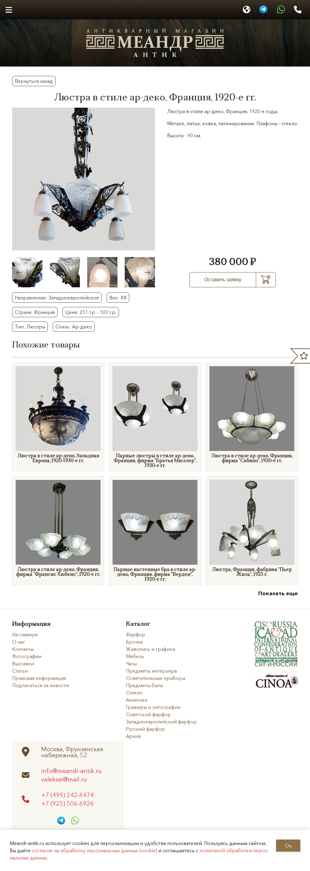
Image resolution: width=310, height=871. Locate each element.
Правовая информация (39, 678)
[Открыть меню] (8, 10)
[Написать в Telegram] (263, 9)
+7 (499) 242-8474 (67, 795)
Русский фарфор (145, 728)
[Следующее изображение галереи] (147, 272)
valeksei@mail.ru (64, 779)
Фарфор (135, 634)
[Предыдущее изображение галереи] (19, 272)
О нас (18, 641)
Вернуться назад (34, 81)
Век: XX (118, 297)
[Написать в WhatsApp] (281, 9)
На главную (25, 634)
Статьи (20, 670)
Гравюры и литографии (153, 707)
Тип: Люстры (30, 326)
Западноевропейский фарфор (161, 721)
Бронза (134, 641)
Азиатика (136, 699)
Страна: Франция (35, 312)
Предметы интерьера (151, 670)
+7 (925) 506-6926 (67, 803)
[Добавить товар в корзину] (266, 279)
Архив (133, 736)
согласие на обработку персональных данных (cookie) (94, 850)
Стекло (134, 692)
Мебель (135, 656)
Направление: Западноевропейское (57, 297)
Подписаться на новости (40, 685)
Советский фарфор (148, 714)
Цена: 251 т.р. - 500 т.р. (90, 312)
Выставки (23, 663)
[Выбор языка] (246, 9)
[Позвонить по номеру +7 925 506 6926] (297, 9)
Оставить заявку (222, 279)
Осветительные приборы (155, 678)
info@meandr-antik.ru (71, 771)
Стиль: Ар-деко (73, 326)
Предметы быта (144, 685)
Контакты (23, 649)
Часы (131, 663)
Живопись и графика (150, 649)
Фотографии (26, 656)
